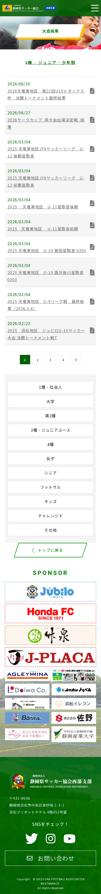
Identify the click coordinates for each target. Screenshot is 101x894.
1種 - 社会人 (50, 387)
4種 (50, 444)
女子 (50, 458)
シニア (50, 473)
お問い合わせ (56, 858)
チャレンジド (50, 516)
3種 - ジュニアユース (50, 430)
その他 (50, 530)
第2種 (50, 416)
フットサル (50, 487)
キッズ (50, 501)
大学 (50, 401)
